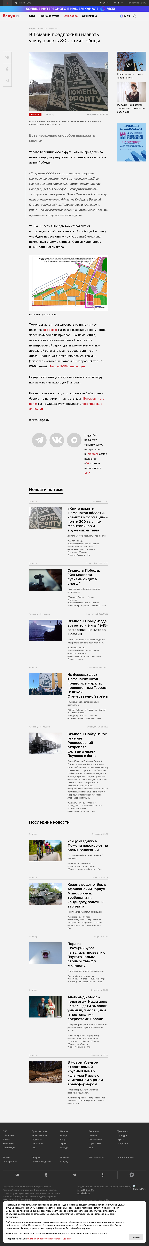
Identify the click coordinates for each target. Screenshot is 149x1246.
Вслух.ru (11, 16)
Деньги (6, 1139)
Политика (94, 1135)
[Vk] (17, 1175)
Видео (6, 1157)
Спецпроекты (10, 1161)
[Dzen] (103, 1175)
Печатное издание (41, 1161)
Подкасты (37, 1139)
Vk (87, 463)
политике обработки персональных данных (49, 1239)
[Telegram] (74, 1175)
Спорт (63, 1139)
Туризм (63, 1143)
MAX (87, 472)
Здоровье (122, 1143)
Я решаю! (50, 329)
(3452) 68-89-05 (85, 1190)
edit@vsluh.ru (83, 1193)
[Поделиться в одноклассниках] (7, 69)
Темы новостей (96, 1157)
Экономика (89, 15)
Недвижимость (39, 1135)
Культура (122, 1135)
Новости (42, 28)
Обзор (63, 1135)
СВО (32, 15)
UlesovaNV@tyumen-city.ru (67, 366)
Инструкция (9, 1147)
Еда (91, 1147)
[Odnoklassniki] (46, 1175)
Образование (95, 1139)
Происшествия (49, 15)
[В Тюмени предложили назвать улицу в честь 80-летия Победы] (68, 81)
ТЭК (34, 1147)
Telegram (92, 453)
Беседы (64, 1131)
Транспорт (122, 1131)
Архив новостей (125, 1157)
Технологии (37, 1143)
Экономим (94, 1131)
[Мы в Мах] (125, 16)
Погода (64, 1147)
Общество (71, 15)
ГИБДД (64, 1161)
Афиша (120, 1139)
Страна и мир (95, 1143)
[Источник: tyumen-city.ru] (68, 283)
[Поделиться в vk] (7, 57)
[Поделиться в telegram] (7, 81)
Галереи (36, 1157)
